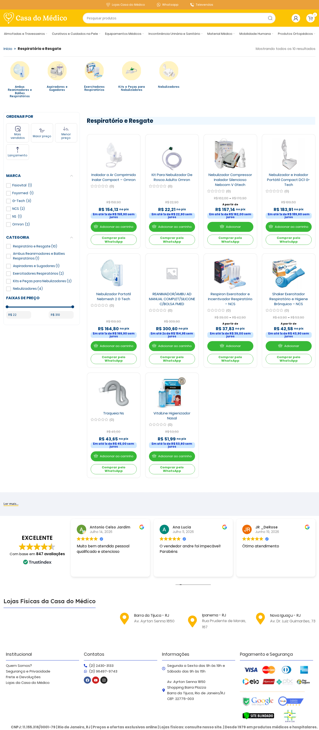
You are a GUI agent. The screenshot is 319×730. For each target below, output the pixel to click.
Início (8, 48)
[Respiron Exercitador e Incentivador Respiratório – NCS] (230, 273)
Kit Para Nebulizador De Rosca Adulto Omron (172, 177)
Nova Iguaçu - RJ (285, 615)
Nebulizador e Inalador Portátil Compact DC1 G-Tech (288, 179)
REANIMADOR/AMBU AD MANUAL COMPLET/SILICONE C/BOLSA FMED (172, 298)
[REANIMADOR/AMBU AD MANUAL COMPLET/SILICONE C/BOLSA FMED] (172, 273)
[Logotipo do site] (35, 17)
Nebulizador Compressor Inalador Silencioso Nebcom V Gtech (230, 179)
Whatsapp (170, 5)
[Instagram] (103, 680)
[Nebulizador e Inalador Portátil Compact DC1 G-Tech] (288, 154)
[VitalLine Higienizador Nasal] (172, 392)
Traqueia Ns (113, 413)
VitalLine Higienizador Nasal (171, 416)
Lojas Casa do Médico (128, 5)
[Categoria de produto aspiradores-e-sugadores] (57, 77)
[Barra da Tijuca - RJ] (124, 618)
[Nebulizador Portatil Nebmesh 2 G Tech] (114, 273)
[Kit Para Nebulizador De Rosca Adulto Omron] (172, 154)
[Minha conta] (296, 18)
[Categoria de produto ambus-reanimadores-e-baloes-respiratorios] (20, 80)
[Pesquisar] (270, 18)
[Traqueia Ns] (114, 392)
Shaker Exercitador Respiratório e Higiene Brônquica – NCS (288, 298)
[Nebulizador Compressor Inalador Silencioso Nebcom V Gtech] (230, 154)
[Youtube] (95, 680)
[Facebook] (87, 680)
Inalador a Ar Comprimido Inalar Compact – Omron (113, 177)
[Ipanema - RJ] (192, 621)
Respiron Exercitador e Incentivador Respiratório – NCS (230, 298)
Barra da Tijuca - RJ (151, 615)
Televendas (204, 5)
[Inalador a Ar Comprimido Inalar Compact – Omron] (114, 154)
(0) (112, 186)
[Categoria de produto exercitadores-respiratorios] (94, 77)
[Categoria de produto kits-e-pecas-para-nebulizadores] (131, 77)
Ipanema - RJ (214, 615)
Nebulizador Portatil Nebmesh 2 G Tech (113, 296)
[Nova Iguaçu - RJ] (260, 618)
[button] (114, 227)
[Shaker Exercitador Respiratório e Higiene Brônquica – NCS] (288, 273)
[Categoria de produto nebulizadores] (169, 76)
